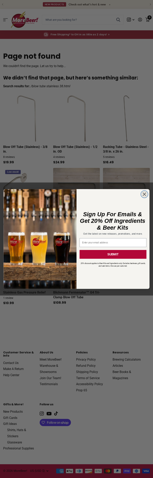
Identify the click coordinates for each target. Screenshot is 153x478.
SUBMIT (113, 254)
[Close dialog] (144, 194)
